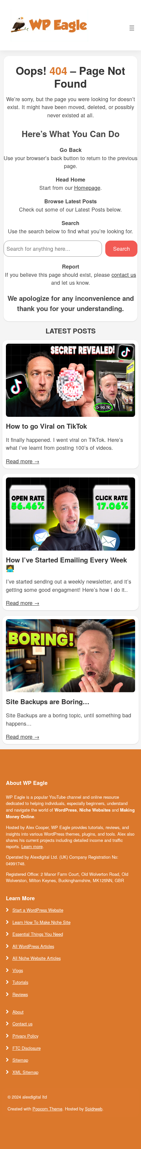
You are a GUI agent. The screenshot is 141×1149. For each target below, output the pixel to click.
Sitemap (20, 1060)
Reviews (20, 994)
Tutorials (20, 982)
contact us (123, 274)
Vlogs (17, 970)
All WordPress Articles (33, 946)
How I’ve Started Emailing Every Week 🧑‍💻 (66, 564)
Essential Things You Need (37, 934)
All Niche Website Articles (36, 958)
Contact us (22, 1023)
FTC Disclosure (26, 1048)
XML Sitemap (25, 1072)
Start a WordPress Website (37, 910)
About (18, 1012)
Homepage (87, 187)
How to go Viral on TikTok (46, 426)
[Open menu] (132, 28)
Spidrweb (93, 1109)
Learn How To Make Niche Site (41, 922)
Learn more (32, 846)
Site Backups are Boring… (47, 702)
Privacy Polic (24, 1036)
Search (121, 248)
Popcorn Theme (47, 1109)
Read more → (22, 461)
